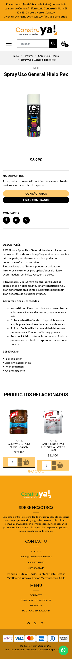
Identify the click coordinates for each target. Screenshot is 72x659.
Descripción (12, 244)
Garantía (36, 605)
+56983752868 (36, 562)
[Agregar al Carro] (26, 462)
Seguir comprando (36, 200)
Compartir (11, 213)
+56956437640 (36, 568)
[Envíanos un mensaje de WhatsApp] (63, 650)
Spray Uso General (48, 55)
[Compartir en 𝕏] (16, 220)
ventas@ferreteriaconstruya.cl (36, 556)
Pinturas (28, 55)
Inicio (16, 55)
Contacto (36, 551)
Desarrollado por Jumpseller (52, 649)
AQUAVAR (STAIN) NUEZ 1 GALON (19, 445)
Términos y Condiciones (36, 600)
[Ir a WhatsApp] (42, 624)
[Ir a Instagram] (35, 624)
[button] (29, 471)
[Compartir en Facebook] (6, 220)
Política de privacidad (36, 610)
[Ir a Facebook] (29, 624)
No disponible (13, 175)
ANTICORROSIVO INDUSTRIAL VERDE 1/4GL (53, 447)
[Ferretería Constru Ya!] (36, 30)
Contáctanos (36, 193)
